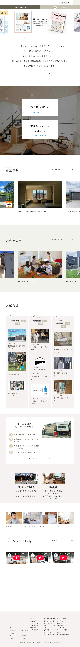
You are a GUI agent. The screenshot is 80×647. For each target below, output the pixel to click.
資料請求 (66, 2)
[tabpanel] (40, 21)
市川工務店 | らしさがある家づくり (8, 3)
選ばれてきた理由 (50, 619)
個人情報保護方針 (63, 634)
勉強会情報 (60, 625)
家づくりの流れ (49, 623)
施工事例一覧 (56, 169)
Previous (24, 38)
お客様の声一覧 (57, 239)
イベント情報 (61, 7)
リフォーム (47, 632)
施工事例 (47, 630)
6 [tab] (48, 38)
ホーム (32, 619)
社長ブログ (60, 628)
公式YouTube (56, 540)
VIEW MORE (33, 73)
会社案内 (33, 621)
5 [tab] (45, 38)
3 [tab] (38, 38)
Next (56, 38)
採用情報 (33, 628)
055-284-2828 (20, 7)
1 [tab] (32, 38)
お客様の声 (34, 630)
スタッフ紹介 (34, 623)
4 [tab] (42, 38)
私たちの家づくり (50, 621)
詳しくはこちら (34, 458)
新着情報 (37, 321)
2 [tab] (35, 38)
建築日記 (60, 323)
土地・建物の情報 (50, 634)
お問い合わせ (34, 625)
